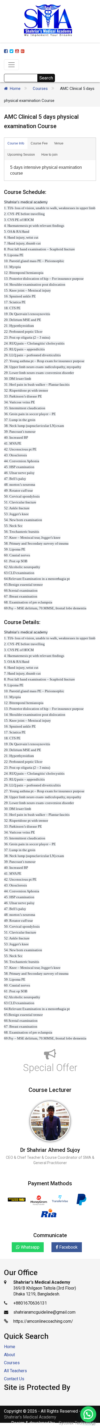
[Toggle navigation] (11, 64)
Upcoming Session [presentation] (21, 154)
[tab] (15, 143)
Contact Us (14, 1378)
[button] (88, 1414)
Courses (40, 88)
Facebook (68, 1247)
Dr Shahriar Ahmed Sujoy (50, 1150)
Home (15, 88)
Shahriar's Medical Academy (30, 1417)
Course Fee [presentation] (39, 143)
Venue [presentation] (58, 143)
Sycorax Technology (77, 1422)
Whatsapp (29, 1247)
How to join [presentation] (49, 154)
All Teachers (15, 1370)
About (9, 1354)
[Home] (7, 88)
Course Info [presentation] (15, 143)
